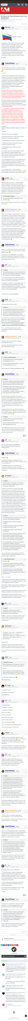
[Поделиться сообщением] (25, 28)
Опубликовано (12, 28)
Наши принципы (18, 1)
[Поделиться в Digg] (8, 945)
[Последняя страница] (26, 24)
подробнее (4, 57)
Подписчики (12, 934)
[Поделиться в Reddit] (13, 945)
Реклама (6, 1)
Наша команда (11, 1)
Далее (23, 23)
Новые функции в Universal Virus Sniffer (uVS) (15, 964)
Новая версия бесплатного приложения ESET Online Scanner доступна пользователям (16, 974)
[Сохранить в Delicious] (11, 945)
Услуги (2, 1)
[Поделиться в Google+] (6, 945)
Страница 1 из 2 (14, 23)
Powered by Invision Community (14, 1018)
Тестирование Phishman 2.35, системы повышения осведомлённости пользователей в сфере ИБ (16, 992)
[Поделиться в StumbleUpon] (15, 945)
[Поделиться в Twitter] (2, 945)
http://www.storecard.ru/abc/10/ (8, 322)
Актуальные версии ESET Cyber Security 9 (14, 985)
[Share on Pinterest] (17, 945)
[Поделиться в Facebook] (4, 945)
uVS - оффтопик (9, 1004)
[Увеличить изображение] (24, 172)
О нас (23, 1)
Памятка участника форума (8, 956)
